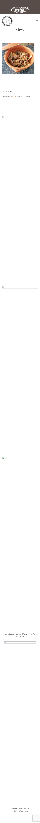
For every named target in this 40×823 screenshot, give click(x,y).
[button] (37, 21)
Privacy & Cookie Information (12, 634)
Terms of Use (27, 634)
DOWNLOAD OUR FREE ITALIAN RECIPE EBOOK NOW (20, 9)
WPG (27, 808)
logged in (14, 96)
